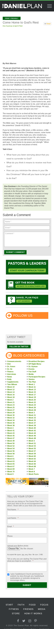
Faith (21, 605)
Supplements (12, 382)
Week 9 (10, 474)
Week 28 (32, 410)
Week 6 (10, 456)
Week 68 (32, 466)
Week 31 (32, 415)
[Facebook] (18, 621)
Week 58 (11, 454)
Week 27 (11, 410)
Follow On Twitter (18, 347)
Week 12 (11, 390)
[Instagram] (29, 621)
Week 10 (11, 387)
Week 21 (11, 402)
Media (31, 374)
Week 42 (32, 431)
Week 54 (11, 448)
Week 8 (31, 472)
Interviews (11, 374)
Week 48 (32, 438)
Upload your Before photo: (18, 546)
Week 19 (32, 397)
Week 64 (32, 461)
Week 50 (11, 443)
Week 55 (32, 448)
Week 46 (32, 436)
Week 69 (11, 469)
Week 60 (32, 456)
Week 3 (31, 413)
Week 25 (11, 407)
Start (9, 605)
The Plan (32, 382)
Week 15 (32, 392)
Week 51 (32, 443)
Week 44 (32, 433)
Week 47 (11, 438)
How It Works (33, 613)
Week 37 (32, 423)
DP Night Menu (34, 364)
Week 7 (31, 469)
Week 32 (11, 418)
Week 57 (32, 451)
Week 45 (11, 436)
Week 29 (11, 413)
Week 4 (10, 428)
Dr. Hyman (33, 366)
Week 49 (11, 441)
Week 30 (11, 415)
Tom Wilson (12, 384)
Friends (28, 609)
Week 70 (11, 472)
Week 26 (32, 407)
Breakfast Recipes (36, 361)
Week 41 (11, 431)
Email (10, 526)
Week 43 (11, 433)
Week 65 (11, 464)
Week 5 (31, 441)
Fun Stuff (32, 372)
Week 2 (10, 400)
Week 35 (32, 420)
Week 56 (11, 451)
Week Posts (33, 474)
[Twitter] (23, 621)
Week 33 (32, 418)
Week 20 (32, 400)
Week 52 (11, 446)
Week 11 (32, 387)
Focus (44, 605)
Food (32, 605)
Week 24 (32, 405)
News (9, 377)
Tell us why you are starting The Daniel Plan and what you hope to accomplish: (26, 560)
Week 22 (32, 402)
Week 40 (32, 428)
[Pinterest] (35, 621)
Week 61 (11, 459)
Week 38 (11, 425)
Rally (9, 379)
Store (16, 613)
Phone (10, 536)
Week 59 (32, 454)
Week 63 (11, 461)
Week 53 (32, 446)
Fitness (10, 372)
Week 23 (11, 405)
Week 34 (11, 420)
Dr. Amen (11, 366)
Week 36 (11, 423)
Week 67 (11, 466)
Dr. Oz (9, 369)
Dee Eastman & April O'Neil (12, 26)
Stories (31, 379)
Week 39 (32, 425)
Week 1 (31, 384)
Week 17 (32, 395)
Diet (9, 364)
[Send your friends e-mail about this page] (47, 23)
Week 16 (11, 395)
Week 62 (32, 459)
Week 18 (11, 397)
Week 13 (32, 390)
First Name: (12, 510)
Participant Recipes (36, 377)
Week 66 (32, 464)
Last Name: (12, 518)
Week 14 (11, 392)
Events (31, 369)
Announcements (14, 361)
